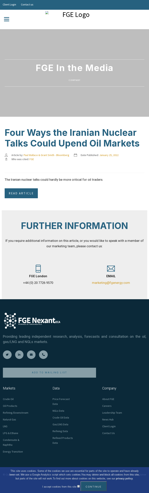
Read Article (21, 193)
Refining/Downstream (15, 412)
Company (75, 80)
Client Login (9, 4)
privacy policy (124, 478)
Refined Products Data (63, 440)
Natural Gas (9, 419)
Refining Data (60, 431)
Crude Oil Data (61, 417)
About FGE (108, 399)
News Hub (108, 419)
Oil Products (10, 406)
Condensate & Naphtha (11, 442)
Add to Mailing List (49, 372)
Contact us (27, 4)
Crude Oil (8, 399)
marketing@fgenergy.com (111, 283)
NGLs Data (58, 410)
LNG (5, 426)
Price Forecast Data (61, 401)
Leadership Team (112, 412)
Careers (107, 406)
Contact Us (108, 433)
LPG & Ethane (10, 433)
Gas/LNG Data (60, 424)
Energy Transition (13, 451)
